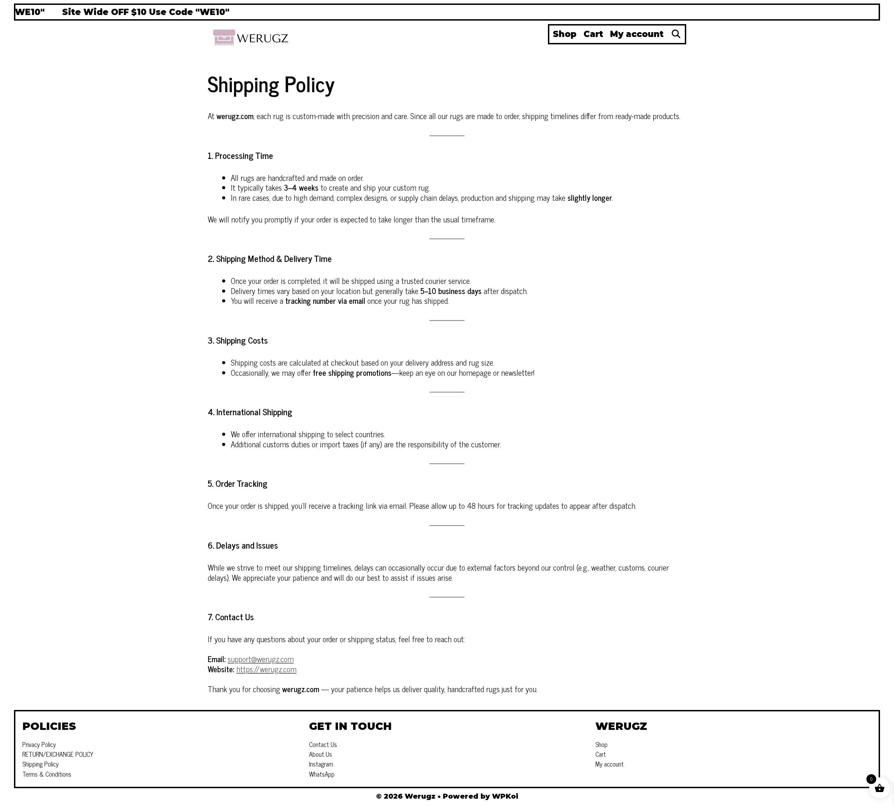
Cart (593, 34)
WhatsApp (322, 774)
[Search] (676, 34)
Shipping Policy (40, 764)
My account (637, 34)
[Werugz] (251, 36)
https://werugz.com (266, 668)
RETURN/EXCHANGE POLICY (57, 754)
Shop (565, 34)
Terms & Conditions (46, 774)
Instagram (321, 764)
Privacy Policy (39, 744)
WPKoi (505, 796)
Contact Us (323, 744)
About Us (320, 754)
